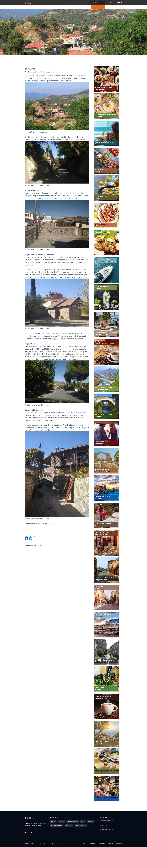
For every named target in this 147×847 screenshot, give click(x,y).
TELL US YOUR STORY (98, 7)
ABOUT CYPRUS (30, 7)
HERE (51, 524)
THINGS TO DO (42, 7)
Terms (84, 843)
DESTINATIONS (53, 7)
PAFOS (82, 821)
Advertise (102, 843)
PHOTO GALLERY (85, 7)
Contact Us (119, 843)
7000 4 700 (104, 825)
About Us (110, 843)
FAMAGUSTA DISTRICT (81, 825)
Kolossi (66, 196)
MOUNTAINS (69, 825)
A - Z (62, 7)
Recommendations (72, 7)
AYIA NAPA (90, 821)
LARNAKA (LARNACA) (72, 821)
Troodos (82, 78)
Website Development (53, 844)
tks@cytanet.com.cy (107, 829)
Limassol (50, 75)
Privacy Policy (93, 843)
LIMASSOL (61, 821)
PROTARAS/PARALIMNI (56, 825)
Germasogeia (30, 139)
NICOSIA (53, 821)
